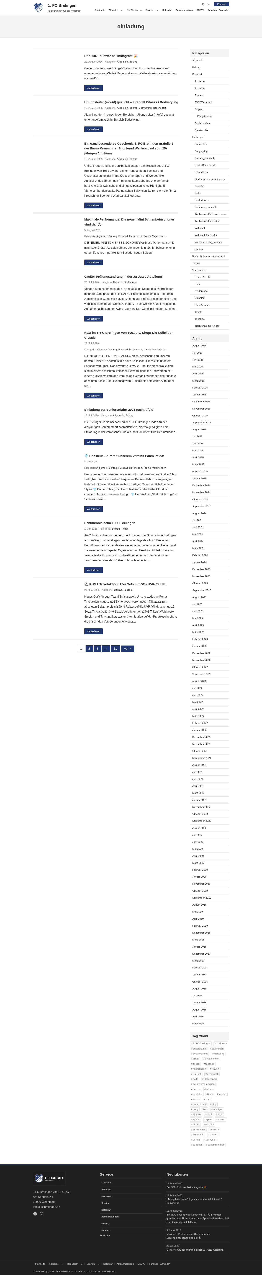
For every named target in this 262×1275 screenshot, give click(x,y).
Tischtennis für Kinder (207, 221)
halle (195, 1079)
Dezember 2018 (201, 932)
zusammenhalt (216, 1144)
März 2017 (198, 960)
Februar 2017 (200, 967)
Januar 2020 (199, 876)
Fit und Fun (201, 172)
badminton (218, 1048)
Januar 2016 (199, 1002)
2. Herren (200, 88)
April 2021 (198, 785)
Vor (128, 648)
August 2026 (199, 345)
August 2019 (199, 904)
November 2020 (201, 806)
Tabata (198, 311)
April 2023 (198, 625)
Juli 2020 (197, 834)
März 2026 (198, 380)
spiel (220, 1114)
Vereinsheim (159, 236)
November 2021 (201, 744)
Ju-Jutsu (132, 282)
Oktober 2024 (200, 499)
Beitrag (133, 61)
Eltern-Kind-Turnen (205, 165)
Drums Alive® (202, 277)
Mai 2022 (197, 702)
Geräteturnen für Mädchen (210, 179)
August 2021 (199, 764)
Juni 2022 (197, 695)
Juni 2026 (197, 359)
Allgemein (122, 61)
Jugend (199, 109)
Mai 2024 (197, 534)
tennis (196, 1124)
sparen (197, 1114)
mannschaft (199, 1104)
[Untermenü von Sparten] (157, 10)
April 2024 (198, 541)
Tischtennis (199, 1129)
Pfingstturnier (204, 116)
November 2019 (201, 883)
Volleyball (200, 228)
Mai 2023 (197, 618)
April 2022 (198, 709)
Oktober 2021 (200, 751)
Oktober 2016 (200, 981)
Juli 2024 (197, 520)
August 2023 (199, 597)
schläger (218, 1109)
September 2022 (201, 674)
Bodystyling (145, 107)
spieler (196, 1119)
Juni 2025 (197, 443)
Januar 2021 (199, 800)
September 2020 (201, 820)
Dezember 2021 (201, 737)
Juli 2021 (197, 772)
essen (196, 1063)
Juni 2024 (197, 527)
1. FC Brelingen (62, 5)
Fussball (123, 236)
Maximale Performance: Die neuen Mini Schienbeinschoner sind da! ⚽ (129, 221)
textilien (209, 1124)
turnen (213, 1134)
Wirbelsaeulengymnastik (208, 242)
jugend (222, 1094)
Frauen (199, 95)
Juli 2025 (197, 436)
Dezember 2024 (201, 485)
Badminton (201, 144)
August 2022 (199, 681)
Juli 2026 (197, 352)
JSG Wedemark (204, 102)
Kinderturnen (202, 200)
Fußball (197, 1074)
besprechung (200, 1053)
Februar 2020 (200, 869)
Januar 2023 (199, 646)
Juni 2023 (197, 611)
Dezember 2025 (201, 401)
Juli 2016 (197, 995)
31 (115, 648)
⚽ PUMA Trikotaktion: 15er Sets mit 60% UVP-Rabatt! (125, 584)
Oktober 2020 (200, 813)
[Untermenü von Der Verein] (141, 10)
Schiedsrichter (203, 123)
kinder (196, 1099)
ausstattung (199, 1048)
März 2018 (198, 939)
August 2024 (199, 513)
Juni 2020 (197, 841)
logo (208, 1099)
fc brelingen (199, 1068)
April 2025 (198, 457)
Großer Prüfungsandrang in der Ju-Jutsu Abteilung (123, 276)
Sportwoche (201, 130)
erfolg (196, 1058)
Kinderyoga (201, 290)
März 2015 (198, 1023)
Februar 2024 (200, 555)
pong (196, 1109)
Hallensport (159, 107)
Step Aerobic (202, 305)
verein (196, 1139)
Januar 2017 (199, 974)
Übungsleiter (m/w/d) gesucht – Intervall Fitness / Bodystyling (131, 102)
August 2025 (199, 429)
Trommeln (198, 1134)
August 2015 (199, 1009)
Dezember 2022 (201, 653)
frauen (215, 1068)
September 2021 (201, 757)
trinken (215, 1129)
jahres (209, 1089)
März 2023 (198, 632)
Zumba (199, 249)
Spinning (200, 297)
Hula (197, 284)
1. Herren (200, 81)
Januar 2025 (199, 478)
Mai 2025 (197, 450)
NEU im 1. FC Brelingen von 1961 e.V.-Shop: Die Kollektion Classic (128, 335)
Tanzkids (200, 318)
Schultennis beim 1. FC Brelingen (109, 523)
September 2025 (201, 422)
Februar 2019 (200, 925)
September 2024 (201, 506)
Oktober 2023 (200, 583)
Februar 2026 (200, 387)
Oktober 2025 (200, 415)
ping (214, 1104)
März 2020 (198, 862)
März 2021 (198, 792)
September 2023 (201, 590)
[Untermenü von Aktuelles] (122, 10)
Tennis (147, 236)
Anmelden (224, 10)
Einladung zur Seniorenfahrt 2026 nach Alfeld (118, 409)
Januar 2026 (199, 394)
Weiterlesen (93, 88)
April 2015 (198, 1016)
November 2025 (201, 408)
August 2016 (199, 988)
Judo (197, 193)
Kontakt (221, 4)
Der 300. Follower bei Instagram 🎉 (111, 56)
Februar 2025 (200, 471)
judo (210, 1094)
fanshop (209, 1063)
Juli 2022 (197, 688)
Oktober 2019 (200, 890)
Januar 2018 (199, 946)
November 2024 (201, 492)
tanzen (221, 1119)
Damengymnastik (204, 158)
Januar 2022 (199, 730)
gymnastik (213, 1074)
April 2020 (198, 855)
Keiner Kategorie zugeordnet (208, 256)
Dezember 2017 (201, 953)
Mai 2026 (197, 366)
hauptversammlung (204, 1084)
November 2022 (201, 660)
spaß (209, 1114)
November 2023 (201, 576)
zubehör (197, 1144)
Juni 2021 (197, 779)
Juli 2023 (197, 604)
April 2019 (198, 918)
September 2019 (201, 897)
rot (205, 1109)
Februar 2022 (200, 723)
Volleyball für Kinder (206, 235)
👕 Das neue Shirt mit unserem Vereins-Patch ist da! (124, 456)
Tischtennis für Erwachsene (210, 214)
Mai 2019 (197, 911)
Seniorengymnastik (205, 207)
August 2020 (199, 827)
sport (209, 1119)
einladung (218, 1053)
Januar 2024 (199, 562)
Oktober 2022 (200, 667)
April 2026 (198, 373)
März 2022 (198, 716)
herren (196, 1089)
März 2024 (198, 548)
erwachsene (212, 1058)
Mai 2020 (197, 848)
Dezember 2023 (201, 569)
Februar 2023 (200, 639)
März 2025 (198, 464)
